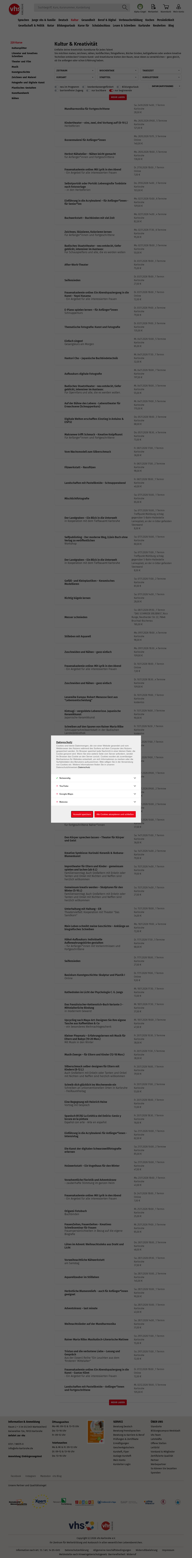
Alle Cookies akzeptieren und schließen (115, 814)
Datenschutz (84, 767)
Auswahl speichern (82, 814)
